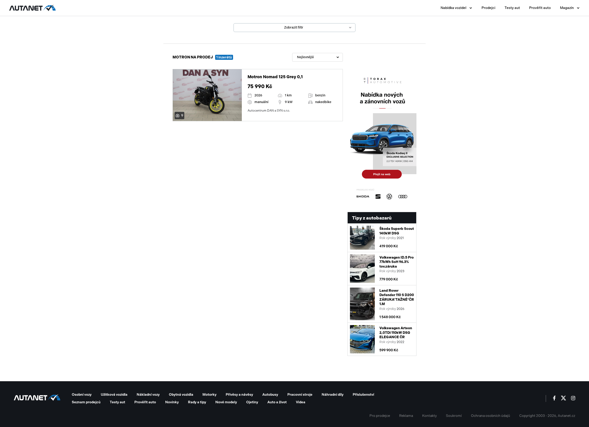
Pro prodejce (380, 416)
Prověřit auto (540, 8)
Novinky (172, 402)
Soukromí (454, 416)
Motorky (209, 394)
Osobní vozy (82, 394)
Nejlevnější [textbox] (305, 57)
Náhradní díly (333, 394)
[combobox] (317, 57)
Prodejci (488, 8)
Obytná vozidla (181, 394)
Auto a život (277, 402)
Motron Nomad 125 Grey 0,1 (275, 76)
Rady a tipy (197, 402)
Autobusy (270, 394)
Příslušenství (363, 394)
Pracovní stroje (299, 394)
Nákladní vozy (148, 394)
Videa (300, 402)
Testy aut (512, 8)
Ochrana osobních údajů (490, 416)
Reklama (406, 416)
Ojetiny (252, 402)
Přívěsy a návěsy (239, 394)
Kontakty (429, 416)
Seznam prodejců (86, 402)
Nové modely (226, 402)
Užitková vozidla (114, 394)
